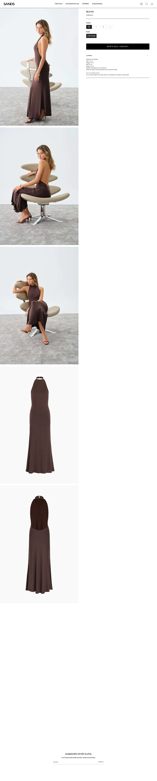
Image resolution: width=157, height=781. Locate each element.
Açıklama (89, 55)
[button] (58, 4)
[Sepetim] (152, 4)
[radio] (89, 27)
